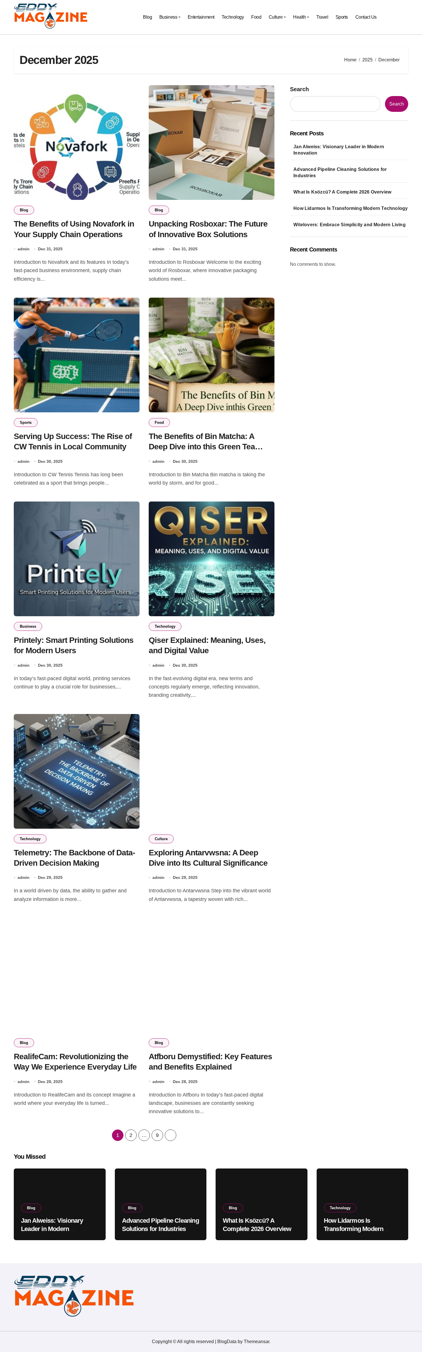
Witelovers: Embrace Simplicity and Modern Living (349, 224)
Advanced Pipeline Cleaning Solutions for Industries (340, 172)
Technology (233, 17)
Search (299, 89)
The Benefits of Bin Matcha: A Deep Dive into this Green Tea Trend (202, 447)
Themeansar (256, 1341)
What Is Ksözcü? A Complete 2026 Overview (342, 192)
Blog (147, 17)
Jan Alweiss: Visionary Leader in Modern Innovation (338, 149)
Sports (342, 17)
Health (299, 17)
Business (168, 17)
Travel (322, 17)
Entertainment (201, 17)
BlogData (227, 1341)
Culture (276, 17)
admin (24, 249)
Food (256, 17)
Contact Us (366, 17)
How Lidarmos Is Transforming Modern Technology (350, 208)
